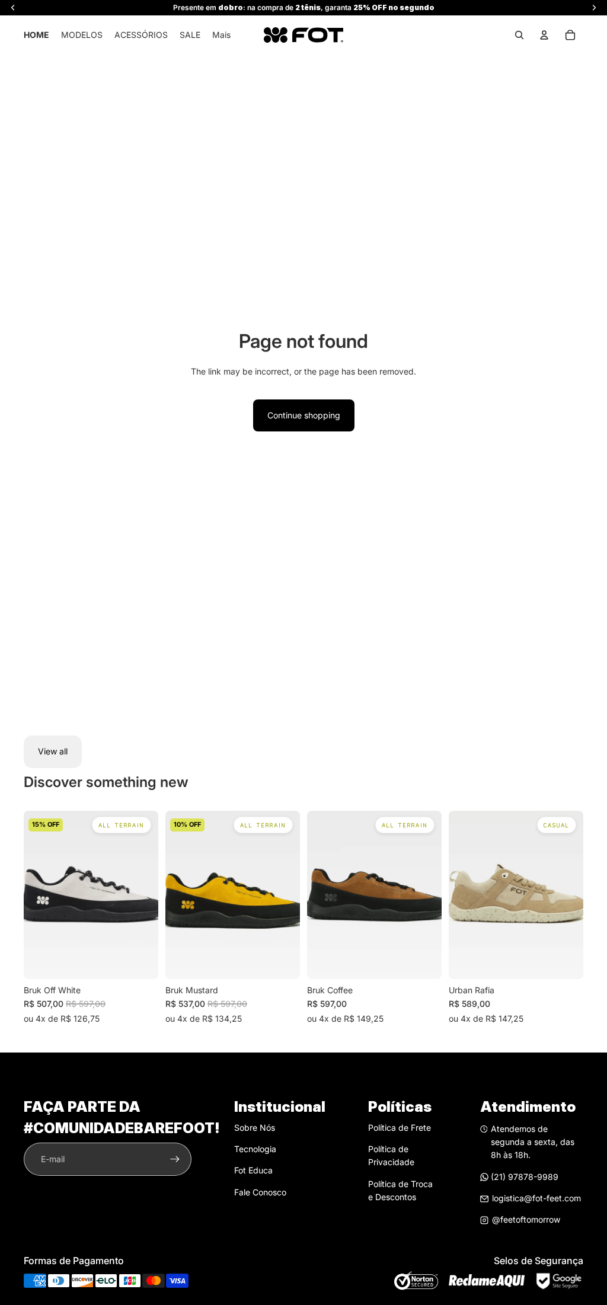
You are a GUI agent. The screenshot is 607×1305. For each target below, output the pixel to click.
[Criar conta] (175, 1159)
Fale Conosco (260, 1192)
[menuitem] (221, 35)
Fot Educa (253, 1170)
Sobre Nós (254, 1127)
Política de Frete (399, 1127)
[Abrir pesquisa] (519, 35)
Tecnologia (255, 1149)
